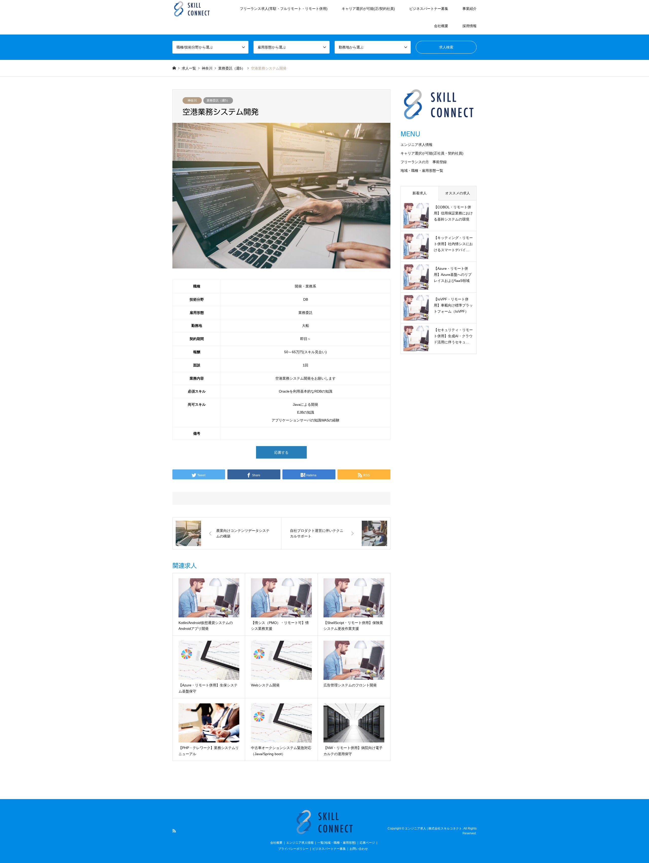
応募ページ (367, 842)
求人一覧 (189, 68)
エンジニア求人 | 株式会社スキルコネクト (433, 828)
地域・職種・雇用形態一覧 (422, 170)
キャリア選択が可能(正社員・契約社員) (432, 153)
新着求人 (419, 193)
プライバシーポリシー (293, 849)
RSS (174, 831)
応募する (281, 452)
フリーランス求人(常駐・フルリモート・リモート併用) (284, 9)
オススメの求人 (457, 193)
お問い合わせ (359, 849)
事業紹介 (469, 9)
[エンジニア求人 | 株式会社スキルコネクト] (191, 8)
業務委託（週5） (218, 100)
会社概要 (441, 26)
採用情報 (469, 26)
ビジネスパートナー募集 (428, 9)
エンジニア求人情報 (416, 145)
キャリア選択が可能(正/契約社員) (368, 9)
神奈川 (192, 100)
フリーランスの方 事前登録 (424, 162)
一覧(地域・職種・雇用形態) (336, 842)
